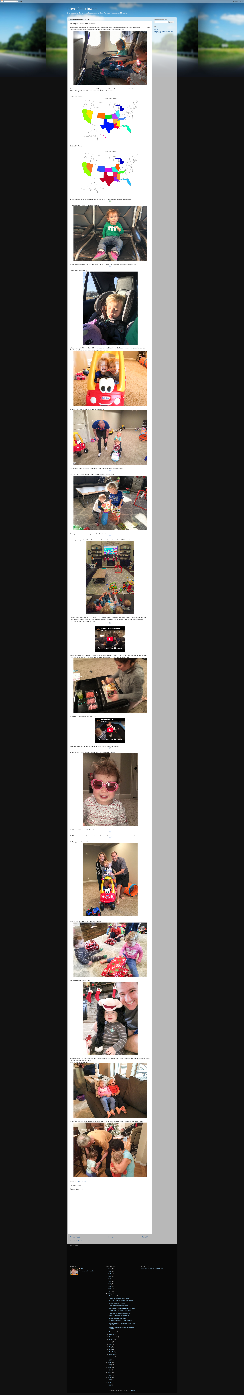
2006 (109, 1382)
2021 (109, 1281)
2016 (109, 1293)
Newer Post (75, 1237)
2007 (109, 1380)
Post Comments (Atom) (85, 1241)
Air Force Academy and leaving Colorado (121, 1300)
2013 (109, 1365)
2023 (109, 1276)
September (112, 1337)
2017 (109, 1291)
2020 (109, 1283)
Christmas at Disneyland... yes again (120, 1310)
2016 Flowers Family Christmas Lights (120, 1320)
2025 (109, 1271)
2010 (109, 1372)
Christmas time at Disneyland (117, 1318)
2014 (109, 1362)
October (112, 1334)
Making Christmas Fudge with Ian (119, 1315)
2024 (109, 1273)
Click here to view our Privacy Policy (152, 1268)
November (112, 1332)
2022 (109, 1278)
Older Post (145, 1237)
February (112, 1354)
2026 (109, 1268)
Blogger (132, 1390)
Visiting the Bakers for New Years (119, 1298)
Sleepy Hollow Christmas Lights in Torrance (122, 1308)
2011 (109, 1370)
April (110, 1349)
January (112, 1357)
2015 (109, 1360)
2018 (109, 1288)
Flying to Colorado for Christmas (118, 1305)
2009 (109, 1375)
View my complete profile (86, 1271)
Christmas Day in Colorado (117, 1303)
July (110, 1342)
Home (110, 1237)
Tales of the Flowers (82, 9)
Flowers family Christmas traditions (119, 1313)
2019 (109, 1286)
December (112, 1296)
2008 (109, 1377)
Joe (82, 1268)
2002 (109, 1385)
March (111, 1352)
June (111, 1344)
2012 (109, 1367)
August (111, 1339)
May (110, 1347)
